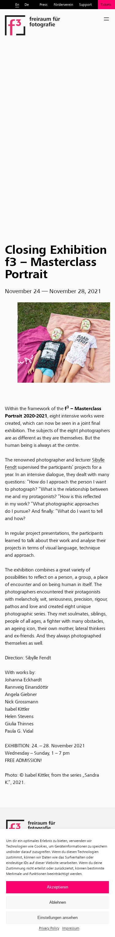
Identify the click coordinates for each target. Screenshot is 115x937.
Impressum (70, 928)
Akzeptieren (57, 887)
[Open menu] (106, 19)
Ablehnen (57, 902)
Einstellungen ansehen (57, 917)
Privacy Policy (49, 928)
